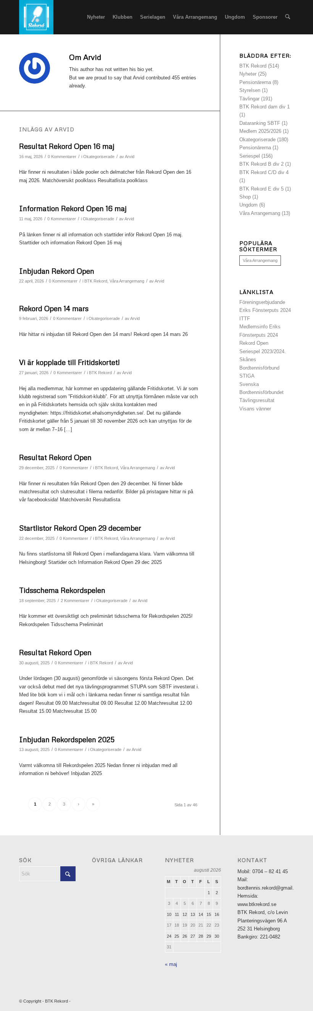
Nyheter (248, 74)
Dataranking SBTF (259, 123)
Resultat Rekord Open (55, 457)
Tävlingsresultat (256, 400)
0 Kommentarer (62, 156)
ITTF (244, 318)
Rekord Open (253, 343)
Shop (245, 197)
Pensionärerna (255, 82)
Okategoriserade (99, 156)
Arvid (129, 156)
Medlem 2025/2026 (260, 131)
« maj (171, 964)
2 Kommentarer (75, 600)
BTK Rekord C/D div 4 (264, 172)
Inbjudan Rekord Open (56, 270)
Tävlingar (249, 99)
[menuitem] (96, 17)
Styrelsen (249, 90)
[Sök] (287, 17)
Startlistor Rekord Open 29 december (80, 527)
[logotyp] (36, 17)
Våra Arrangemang (127, 281)
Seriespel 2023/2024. (262, 351)
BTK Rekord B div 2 (261, 164)
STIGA (247, 376)
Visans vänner (255, 409)
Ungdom (248, 205)
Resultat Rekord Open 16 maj (67, 146)
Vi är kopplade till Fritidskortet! (69, 362)
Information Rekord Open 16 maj (73, 208)
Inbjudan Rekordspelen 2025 (67, 739)
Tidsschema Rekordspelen (62, 590)
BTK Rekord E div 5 (261, 189)
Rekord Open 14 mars (54, 308)
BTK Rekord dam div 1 (264, 107)
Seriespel (249, 156)
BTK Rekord (95, 281)
